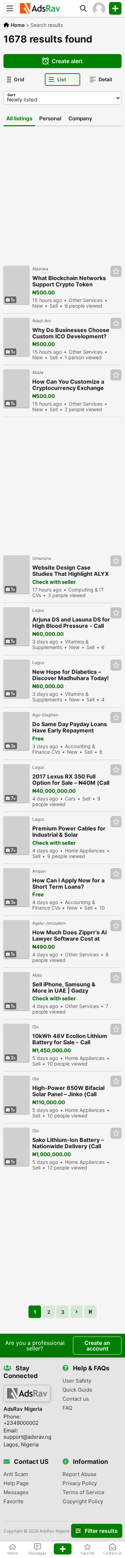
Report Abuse (79, 1474)
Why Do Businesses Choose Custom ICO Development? (70, 333)
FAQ (67, 1408)
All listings (19, 118)
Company (80, 118)
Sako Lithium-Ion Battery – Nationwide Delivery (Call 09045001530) (68, 1143)
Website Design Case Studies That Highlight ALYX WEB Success (70, 570)
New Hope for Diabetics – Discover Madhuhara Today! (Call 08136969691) (70, 675)
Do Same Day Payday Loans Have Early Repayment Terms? (69, 727)
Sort (11, 94)
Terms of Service (83, 1492)
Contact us (75, 1399)
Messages (15, 1492)
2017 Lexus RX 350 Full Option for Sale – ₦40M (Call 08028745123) (70, 779)
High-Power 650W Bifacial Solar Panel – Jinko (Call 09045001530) (68, 1091)
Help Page (16, 1483)
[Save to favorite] (116, 271)
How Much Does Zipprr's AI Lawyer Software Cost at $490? (69, 935)
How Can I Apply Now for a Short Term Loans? (68, 883)
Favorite (13, 1501)
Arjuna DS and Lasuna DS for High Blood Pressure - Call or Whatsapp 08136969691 (71, 622)
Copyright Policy (82, 1501)
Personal (50, 118)
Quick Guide (77, 1390)
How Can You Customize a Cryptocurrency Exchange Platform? (68, 384)
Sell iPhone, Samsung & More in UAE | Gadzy (63, 987)
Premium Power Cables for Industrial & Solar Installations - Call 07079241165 (69, 831)
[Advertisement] (62, 192)
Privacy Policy (79, 1483)
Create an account (97, 1345)
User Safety (76, 1381)
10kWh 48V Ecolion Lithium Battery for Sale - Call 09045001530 (69, 1039)
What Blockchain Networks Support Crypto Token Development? (69, 281)
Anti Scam (15, 1474)
